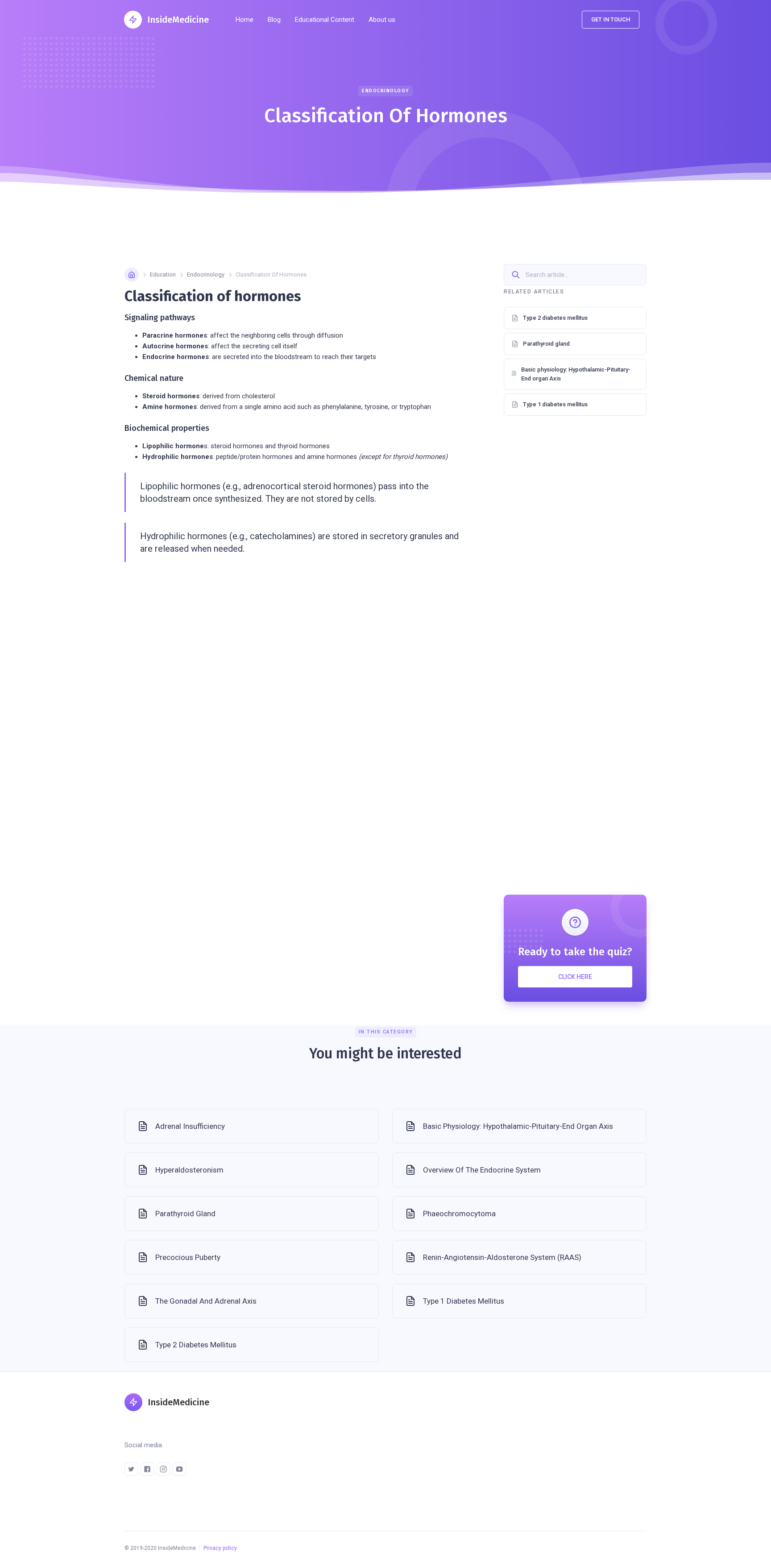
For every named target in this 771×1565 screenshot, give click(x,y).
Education (163, 274)
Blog (274, 20)
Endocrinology (205, 274)
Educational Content (324, 20)
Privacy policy (220, 1548)
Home (244, 20)
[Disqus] (575, 548)
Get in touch (610, 19)
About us (382, 20)
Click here (575, 976)
